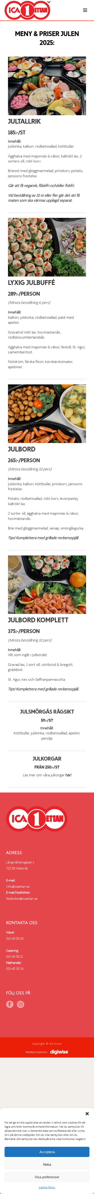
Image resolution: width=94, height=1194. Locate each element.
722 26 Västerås (17, 868)
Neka (47, 1164)
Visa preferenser (47, 1177)
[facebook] (9, 1005)
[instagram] (20, 1005)
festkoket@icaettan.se (22, 898)
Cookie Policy (47, 1187)
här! (68, 775)
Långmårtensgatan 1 (20, 862)
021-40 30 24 (14, 968)
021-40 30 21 (14, 956)
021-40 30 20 (15, 938)
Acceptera (47, 1152)
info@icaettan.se (18, 886)
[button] (87, 1113)
